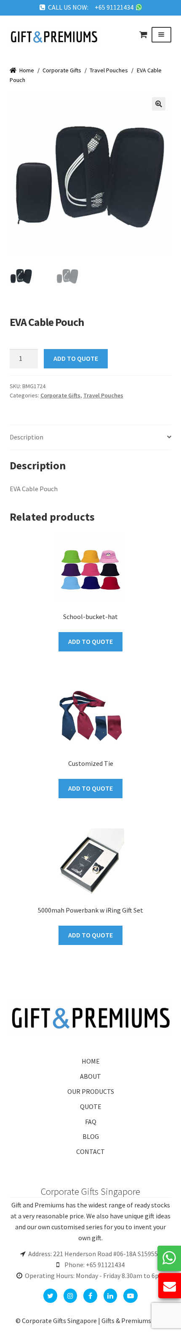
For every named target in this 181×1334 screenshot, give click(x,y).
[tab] (91, 437)
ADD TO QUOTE (75, 358)
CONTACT (90, 1151)
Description (26, 437)
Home (26, 70)
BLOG (91, 1136)
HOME (91, 1061)
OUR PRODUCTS (90, 1091)
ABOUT (90, 1076)
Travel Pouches (109, 70)
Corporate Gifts (62, 70)
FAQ (90, 1121)
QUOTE (90, 1106)
